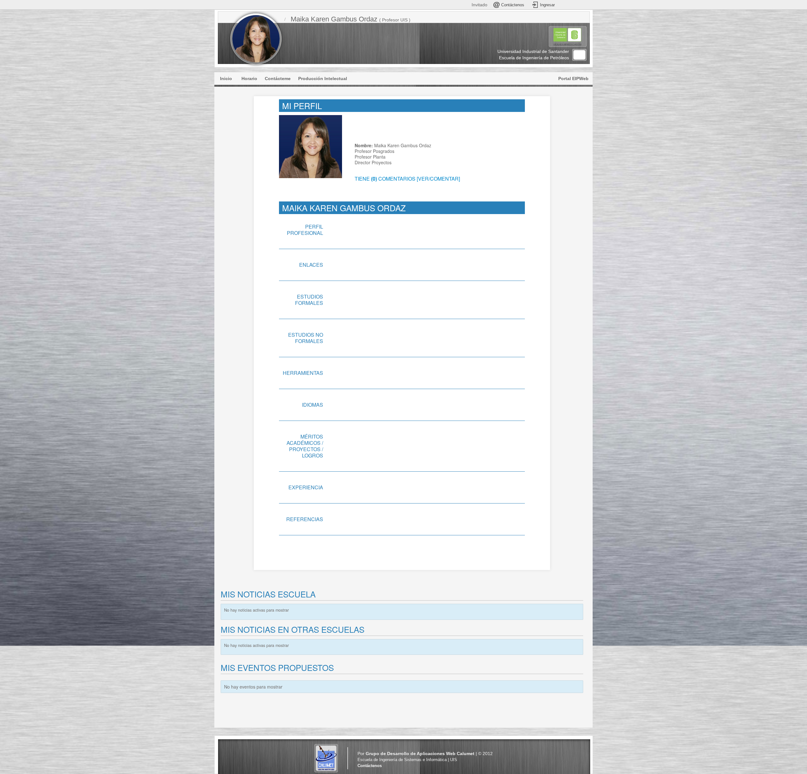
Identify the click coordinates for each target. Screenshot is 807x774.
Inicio (226, 78)
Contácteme (278, 78)
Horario (249, 78)
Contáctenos (369, 765)
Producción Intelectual (322, 78)
